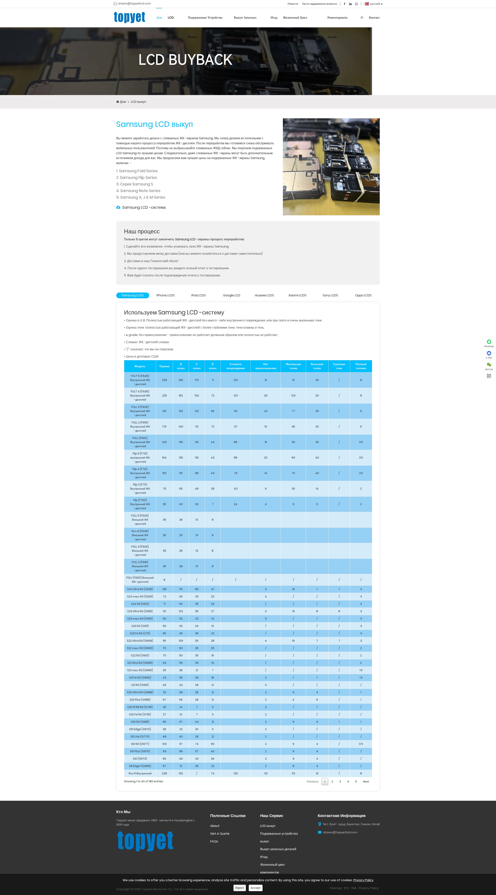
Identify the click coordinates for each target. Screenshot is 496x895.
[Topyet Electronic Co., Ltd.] (129, 17)
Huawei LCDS (264, 295)
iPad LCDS (198, 295)
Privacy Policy (363, 880)
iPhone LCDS (166, 295)
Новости (293, 4)
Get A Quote (219, 833)
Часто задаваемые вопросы (319, 4)
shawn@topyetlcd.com (134, 4)
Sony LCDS (330, 295)
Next (366, 781)
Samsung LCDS (133, 295)
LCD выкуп (172, 27)
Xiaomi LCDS (297, 295)
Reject (239, 888)
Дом (159, 17)
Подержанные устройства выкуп (205, 27)
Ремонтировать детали (337, 27)
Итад (274, 17)
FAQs (214, 841)
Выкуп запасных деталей (245, 27)
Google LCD (231, 295)
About (215, 826)
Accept (256, 888)
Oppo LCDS (363, 295)
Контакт (374, 17)
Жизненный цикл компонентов (295, 27)
